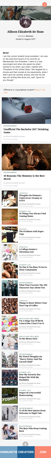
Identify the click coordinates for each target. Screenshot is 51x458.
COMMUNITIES (8, 452)
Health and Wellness (29, 318)
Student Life (25, 211)
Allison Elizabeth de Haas (15, 136)
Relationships (25, 426)
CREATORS (26, 452)
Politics (23, 229)
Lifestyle (23, 193)
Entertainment (10, 126)
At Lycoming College (11, 139)
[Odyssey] (19, 4)
